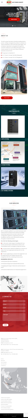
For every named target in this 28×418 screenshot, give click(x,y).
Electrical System (4, 404)
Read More (6, 97)
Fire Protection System (5, 407)
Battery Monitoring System (6, 402)
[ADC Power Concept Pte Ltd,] (15, 2)
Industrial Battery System (6, 401)
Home (2, 358)
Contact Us (3, 365)
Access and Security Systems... (7, 409)
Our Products (4, 362)
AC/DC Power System (5, 397)
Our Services (3, 364)
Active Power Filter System (6, 399)
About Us (3, 360)
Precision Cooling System (6, 406)
